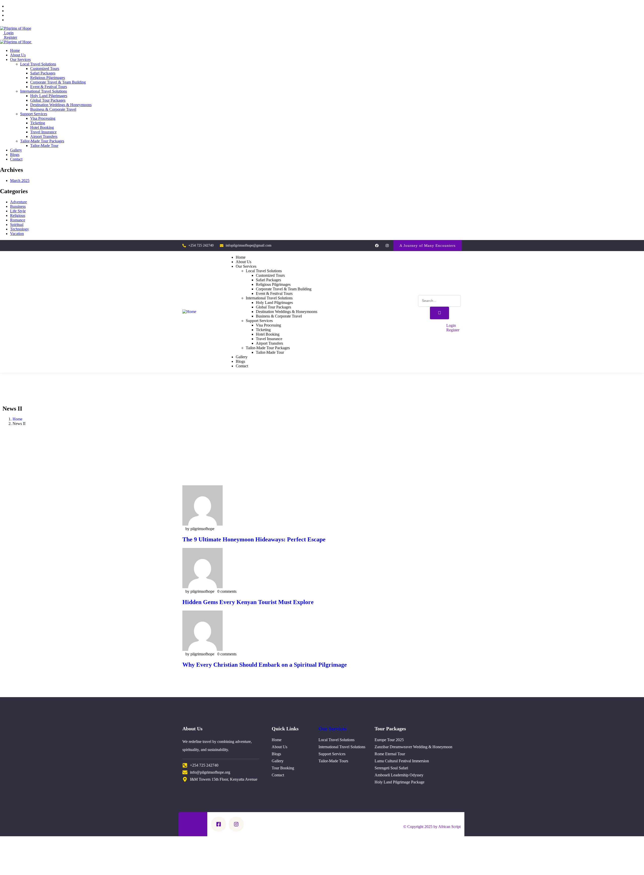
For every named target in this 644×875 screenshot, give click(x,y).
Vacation (17, 233)
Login (8, 33)
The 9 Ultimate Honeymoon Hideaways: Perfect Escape (254, 539)
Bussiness (18, 206)
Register (10, 37)
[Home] (189, 311)
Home (17, 419)
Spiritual (16, 224)
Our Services (332, 728)
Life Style (18, 211)
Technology (19, 229)
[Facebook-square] (218, 824)
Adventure (18, 202)
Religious (17, 215)
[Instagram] (387, 245)
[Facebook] (377, 245)
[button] (427, 245)
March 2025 (19, 180)
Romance (17, 220)
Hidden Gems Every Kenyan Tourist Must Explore (248, 602)
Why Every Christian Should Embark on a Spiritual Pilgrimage (264, 664)
